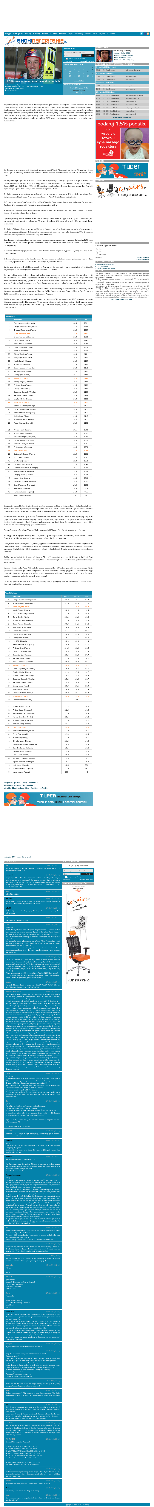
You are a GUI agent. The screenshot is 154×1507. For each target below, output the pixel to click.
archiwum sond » (143, 259)
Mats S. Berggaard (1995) (124, 55)
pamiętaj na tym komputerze (76, 58)
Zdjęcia (70, 34)
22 (88, 74)
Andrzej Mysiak (16, 85)
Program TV (103, 34)
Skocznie (88, 34)
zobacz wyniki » (143, 257)
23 (93, 74)
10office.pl (85, 1505)
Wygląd (8, 34)
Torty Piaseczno (102, 266)
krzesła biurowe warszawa (106, 268)
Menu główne (18, 34)
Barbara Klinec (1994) (123, 57)
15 (88, 72)
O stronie (62, 34)
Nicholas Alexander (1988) (124, 59)
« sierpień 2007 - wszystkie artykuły (17, 857)
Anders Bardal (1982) (122, 53)
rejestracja (68, 61)
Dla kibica (53, 34)
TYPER (113, 34)
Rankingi (36, 34)
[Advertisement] (77, 16)
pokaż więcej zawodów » (122, 117)
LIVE (95, 34)
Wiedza (45, 34)
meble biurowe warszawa (105, 264)
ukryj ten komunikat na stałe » (122, 299)
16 (93, 72)
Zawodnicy (79, 34)
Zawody (28, 34)
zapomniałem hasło (87, 61)
